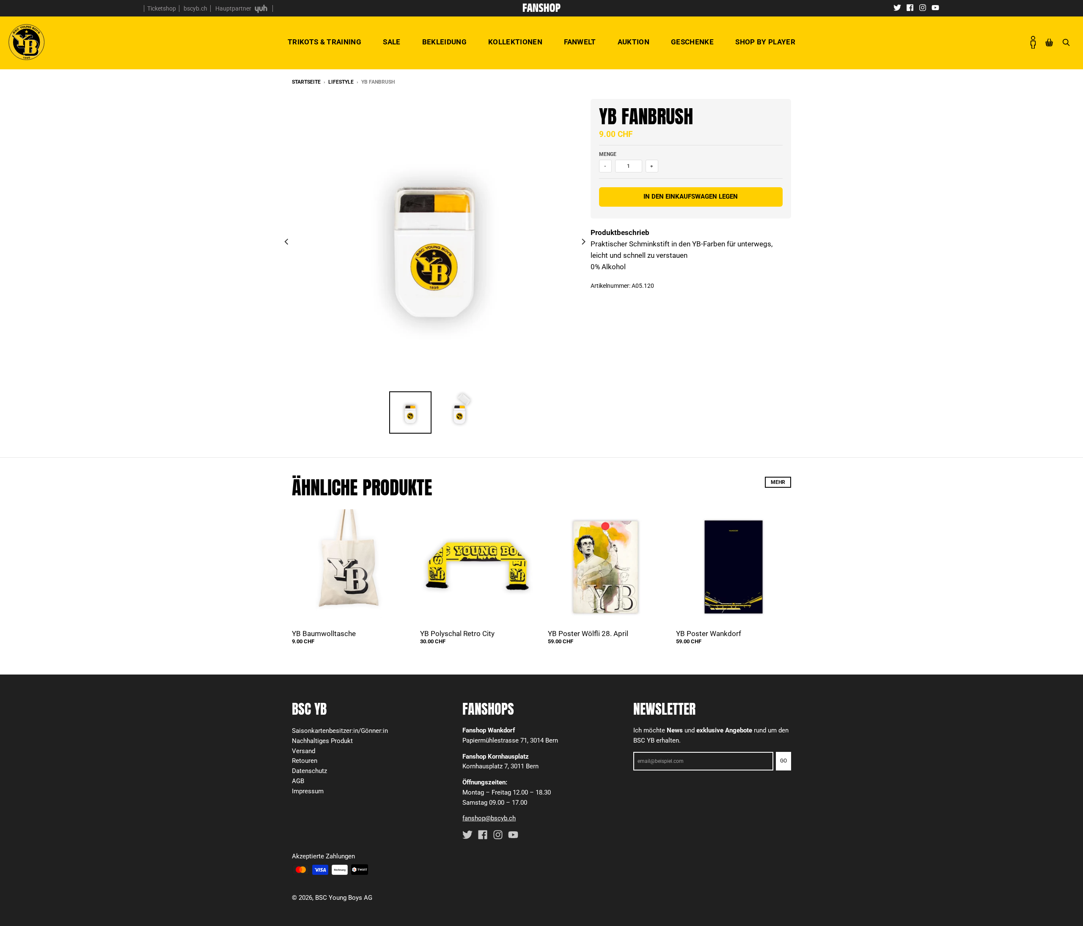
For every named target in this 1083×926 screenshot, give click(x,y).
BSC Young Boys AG (343, 897)
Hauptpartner (234, 8)
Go (783, 761)
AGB (298, 781)
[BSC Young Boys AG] (541, 9)
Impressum (308, 791)
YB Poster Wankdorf (708, 633)
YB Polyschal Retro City (457, 633)
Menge (607, 154)
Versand (303, 751)
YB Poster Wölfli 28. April (588, 633)
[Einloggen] (1033, 42)
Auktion (633, 42)
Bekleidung (444, 42)
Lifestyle (341, 82)
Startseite (306, 82)
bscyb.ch (195, 8)
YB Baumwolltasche (324, 633)
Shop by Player (765, 42)
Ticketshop (161, 8)
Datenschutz (309, 771)
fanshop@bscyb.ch (489, 818)
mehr (778, 482)
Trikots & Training (324, 42)
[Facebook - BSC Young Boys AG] (910, 7)
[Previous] (287, 242)
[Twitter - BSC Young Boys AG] (897, 7)
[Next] (583, 242)
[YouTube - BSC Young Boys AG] (935, 7)
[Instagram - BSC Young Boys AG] (922, 7)
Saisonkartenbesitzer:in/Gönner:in (340, 731)
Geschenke (692, 42)
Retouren (304, 761)
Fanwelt (580, 42)
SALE (391, 42)
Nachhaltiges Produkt (322, 741)
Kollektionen (515, 42)
